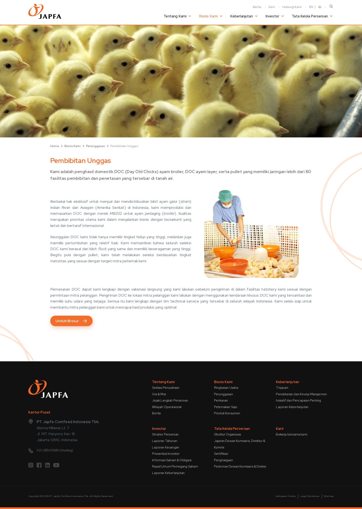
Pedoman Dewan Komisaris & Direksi (240, 466)
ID (319, 7)
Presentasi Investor (166, 454)
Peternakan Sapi (225, 407)
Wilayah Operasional (166, 407)
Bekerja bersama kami (291, 434)
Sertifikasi (221, 454)
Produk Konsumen (227, 413)
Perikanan (221, 400)
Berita (257, 7)
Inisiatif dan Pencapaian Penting (298, 400)
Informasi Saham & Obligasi (171, 460)
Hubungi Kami (292, 7)
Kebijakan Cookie (286, 496)
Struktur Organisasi (227, 434)
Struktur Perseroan (165, 434)
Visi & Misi (159, 394)
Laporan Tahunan (164, 441)
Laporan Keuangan (165, 447)
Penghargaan (223, 460)
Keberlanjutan (241, 16)
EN (311, 7)
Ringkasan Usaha (226, 388)
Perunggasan (95, 146)
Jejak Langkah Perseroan (170, 400)
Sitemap (329, 496)
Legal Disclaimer (310, 496)
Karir (272, 7)
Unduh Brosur (67, 321)
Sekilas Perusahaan (165, 388)
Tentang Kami (175, 16)
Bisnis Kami (208, 16)
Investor (272, 16)
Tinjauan (282, 388)
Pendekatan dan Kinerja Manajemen (301, 394)
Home (54, 146)
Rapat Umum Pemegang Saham (175, 466)
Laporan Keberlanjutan (292, 407)
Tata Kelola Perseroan (310, 16)
